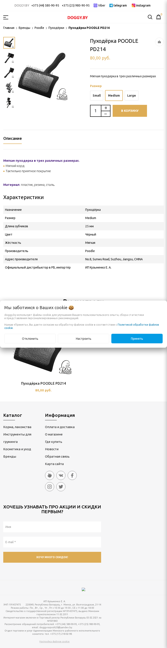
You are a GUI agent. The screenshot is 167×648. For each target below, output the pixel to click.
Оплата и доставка (60, 427)
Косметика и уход (17, 449)
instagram (143, 5)
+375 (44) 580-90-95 (45, 5)
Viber (101, 5)
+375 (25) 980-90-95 (76, 5)
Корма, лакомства (17, 427)
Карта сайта (54, 464)
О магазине (54, 434)
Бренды (9, 456)
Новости (51, 449)
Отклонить (30, 338)
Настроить (83, 338)
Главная (8, 28)
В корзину (130, 110)
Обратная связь (57, 456)
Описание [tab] (12, 138)
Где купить (53, 442)
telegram (120, 5)
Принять (137, 338)
